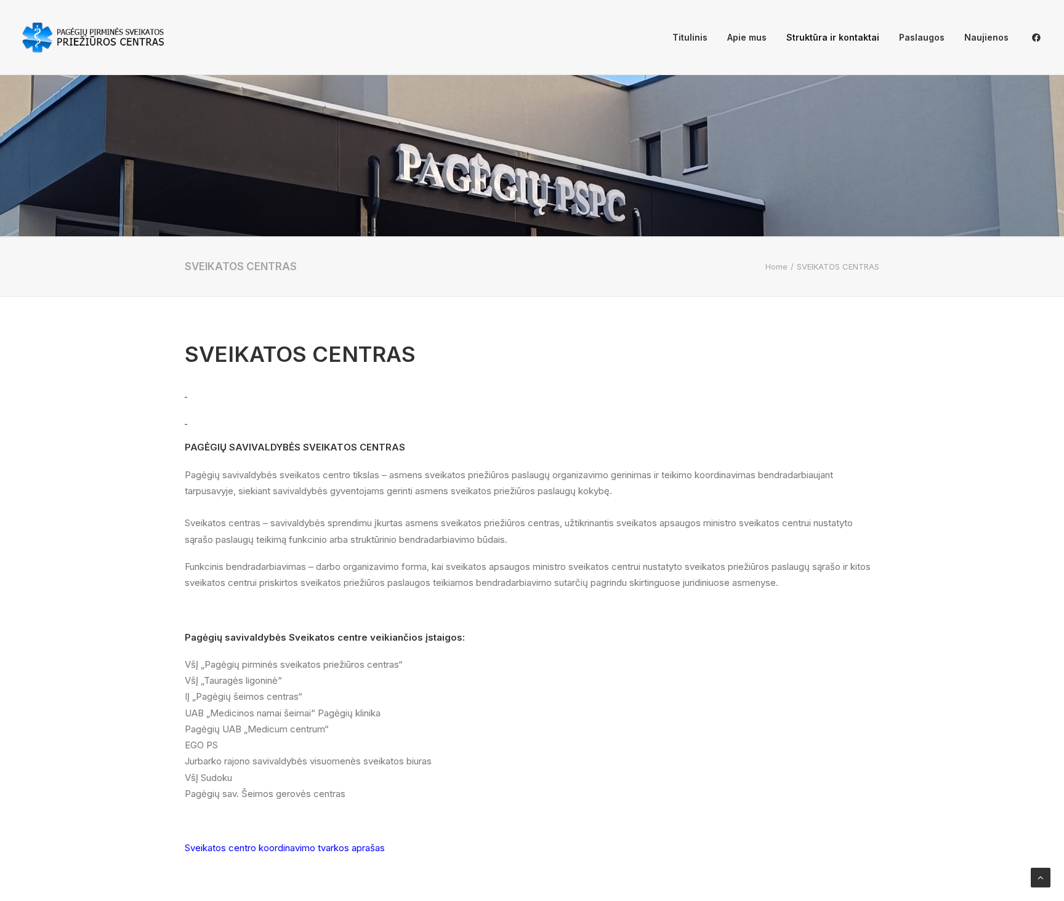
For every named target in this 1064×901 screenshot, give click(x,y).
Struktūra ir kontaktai (832, 37)
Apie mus (747, 37)
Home (776, 266)
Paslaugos (922, 37)
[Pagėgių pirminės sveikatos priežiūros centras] (93, 37)
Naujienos (986, 37)
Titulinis (689, 37)
